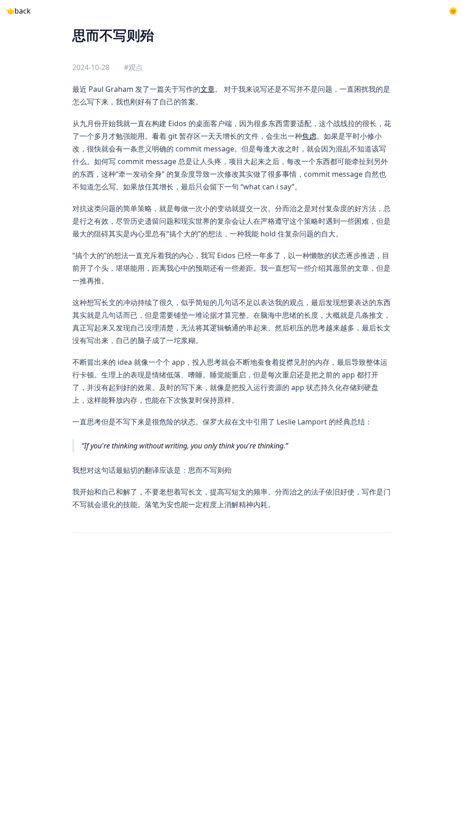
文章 (207, 89)
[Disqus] (232, 675)
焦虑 (309, 136)
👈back (18, 11)
